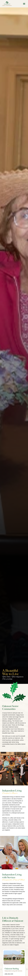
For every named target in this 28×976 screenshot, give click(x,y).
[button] (24, 3)
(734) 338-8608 (9, 974)
